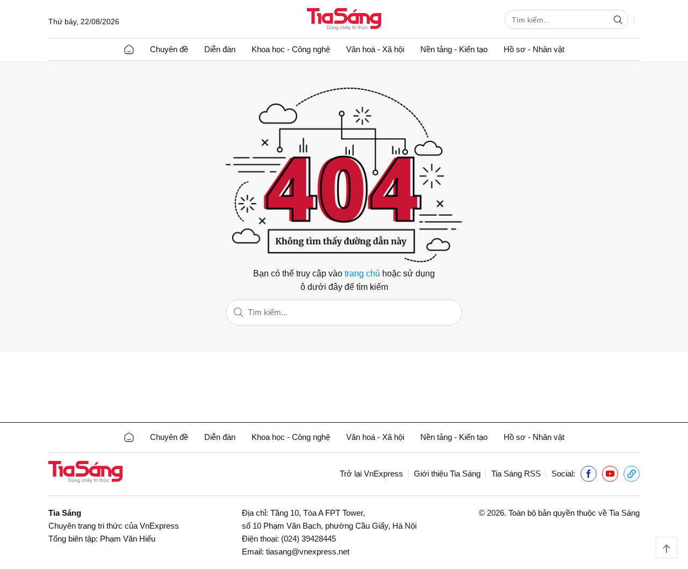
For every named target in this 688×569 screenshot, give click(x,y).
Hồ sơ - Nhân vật (534, 49)
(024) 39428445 (308, 538)
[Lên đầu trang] (666, 547)
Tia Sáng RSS (516, 473)
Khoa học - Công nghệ (291, 49)
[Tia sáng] (344, 20)
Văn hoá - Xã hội (375, 49)
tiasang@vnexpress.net (307, 551)
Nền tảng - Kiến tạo (454, 49)
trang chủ (362, 273)
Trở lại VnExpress (371, 473)
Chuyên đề (169, 49)
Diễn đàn (219, 49)
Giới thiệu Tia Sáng (447, 473)
